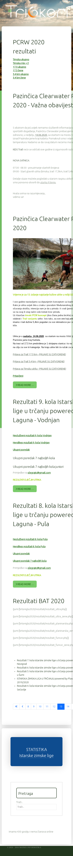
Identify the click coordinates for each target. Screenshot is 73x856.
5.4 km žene (19, 77)
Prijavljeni (18, 376)
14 (68, 706)
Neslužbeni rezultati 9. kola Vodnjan (32, 435)
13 (61, 706)
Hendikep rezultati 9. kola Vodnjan (31, 442)
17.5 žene (18, 70)
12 (54, 706)
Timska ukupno (21, 59)
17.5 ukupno (19, 67)
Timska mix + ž (21, 63)
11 (47, 706)
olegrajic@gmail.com (39, 472)
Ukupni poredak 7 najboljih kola (34, 458)
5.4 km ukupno (21, 74)
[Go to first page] (16, 707)
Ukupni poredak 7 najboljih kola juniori (38, 466)
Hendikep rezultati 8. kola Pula (29, 546)
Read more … (25, 385)
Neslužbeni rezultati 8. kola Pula (30, 539)
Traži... (19, 802)
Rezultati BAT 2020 (38, 600)
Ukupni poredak (21, 449)
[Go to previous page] (22, 707)
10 (40, 706)
